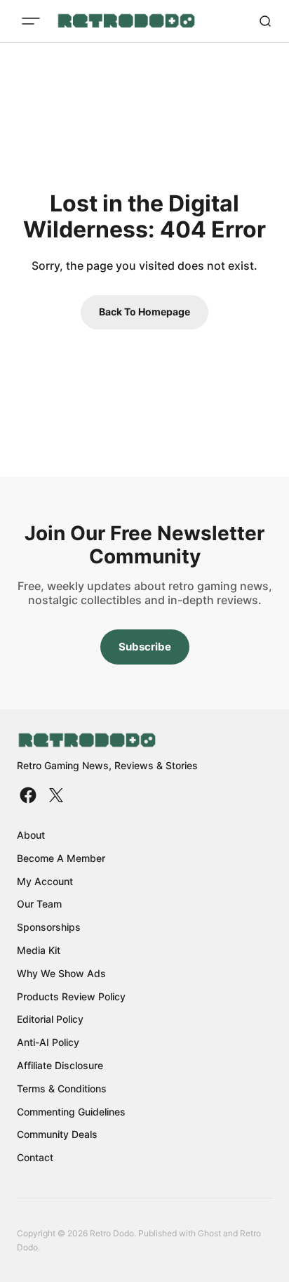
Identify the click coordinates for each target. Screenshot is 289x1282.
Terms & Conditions (62, 1088)
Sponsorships (49, 927)
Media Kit (38, 950)
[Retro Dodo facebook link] (29, 795)
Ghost (209, 1233)
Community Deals (57, 1134)
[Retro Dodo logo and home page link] (126, 21)
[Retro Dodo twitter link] (54, 795)
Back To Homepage (144, 312)
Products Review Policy (71, 996)
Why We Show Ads (61, 973)
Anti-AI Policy (48, 1042)
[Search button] (265, 21)
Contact (35, 1157)
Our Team (39, 904)
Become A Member (61, 858)
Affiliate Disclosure (60, 1065)
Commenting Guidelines (71, 1112)
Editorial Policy (50, 1019)
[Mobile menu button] (31, 21)
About (31, 835)
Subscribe (145, 646)
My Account (45, 881)
